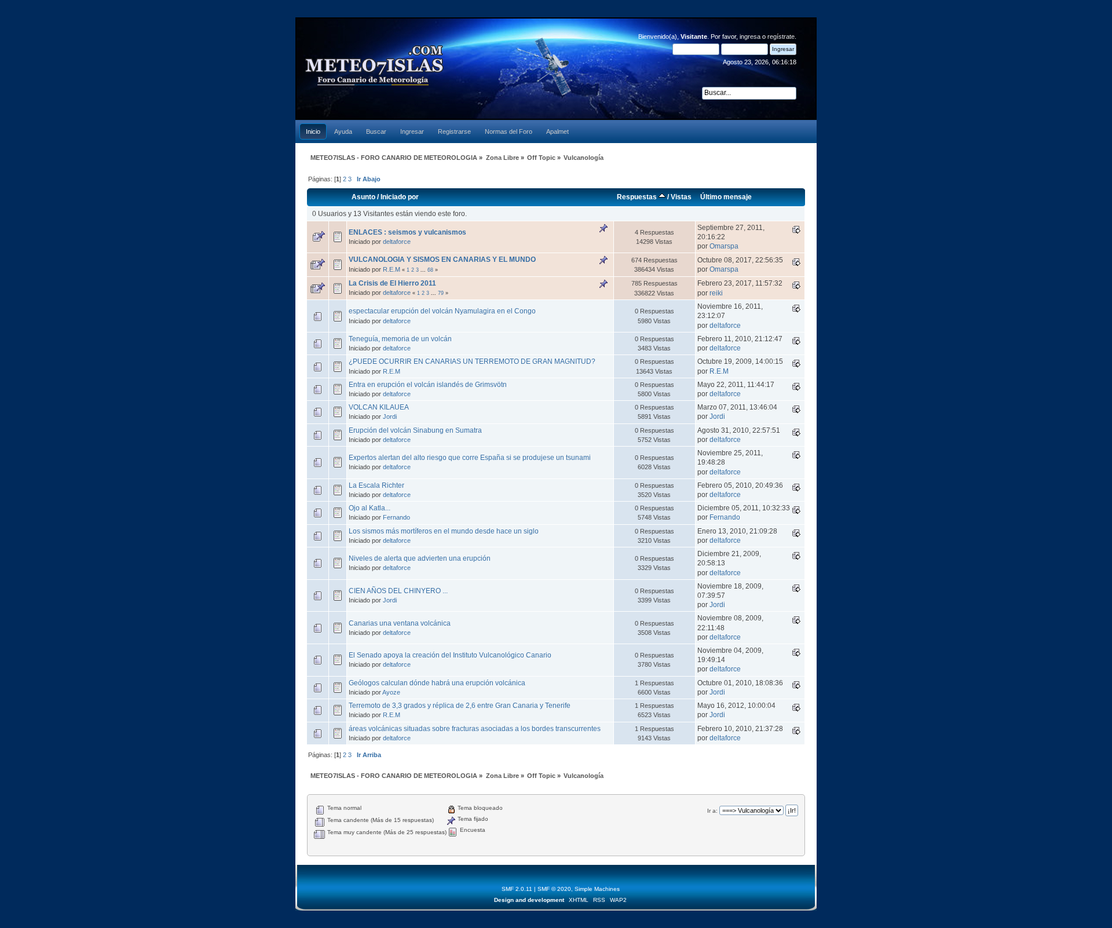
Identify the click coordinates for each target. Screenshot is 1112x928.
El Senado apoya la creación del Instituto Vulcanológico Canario (450, 655)
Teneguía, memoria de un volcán (400, 339)
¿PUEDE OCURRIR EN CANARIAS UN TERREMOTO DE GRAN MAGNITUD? (472, 361)
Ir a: (712, 811)
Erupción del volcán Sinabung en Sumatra (415, 430)
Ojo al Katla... (369, 508)
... (423, 270)
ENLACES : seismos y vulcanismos (407, 232)
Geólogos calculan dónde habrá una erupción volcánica (437, 683)
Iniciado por (400, 197)
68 (430, 270)
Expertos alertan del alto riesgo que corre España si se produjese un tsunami (470, 458)
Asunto (363, 197)
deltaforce (397, 241)
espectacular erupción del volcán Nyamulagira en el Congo (442, 311)
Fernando (396, 517)
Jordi (390, 416)
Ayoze (391, 692)
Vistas (681, 197)
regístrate (781, 36)
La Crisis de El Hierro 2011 (392, 283)
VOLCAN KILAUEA (379, 407)
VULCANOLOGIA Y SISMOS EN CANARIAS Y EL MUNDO (442, 259)
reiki (716, 293)
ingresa (750, 36)
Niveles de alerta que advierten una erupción (420, 558)
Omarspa (723, 246)
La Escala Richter (376, 485)
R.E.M (391, 269)
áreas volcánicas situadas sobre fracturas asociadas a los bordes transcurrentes (475, 729)
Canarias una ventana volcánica (400, 623)
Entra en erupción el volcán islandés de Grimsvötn (428, 385)
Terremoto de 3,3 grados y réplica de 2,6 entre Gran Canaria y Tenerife (459, 706)
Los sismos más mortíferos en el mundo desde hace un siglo (444, 531)
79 (441, 293)
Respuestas (638, 197)
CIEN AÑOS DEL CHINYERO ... (398, 591)
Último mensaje (726, 197)
